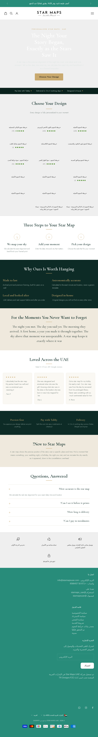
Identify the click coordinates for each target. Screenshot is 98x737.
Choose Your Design (49, 76)
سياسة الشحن (78, 620)
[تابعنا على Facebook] (92, 707)
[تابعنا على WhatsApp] (79, 707)
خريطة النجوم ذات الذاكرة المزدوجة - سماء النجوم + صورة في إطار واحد (80, 208)
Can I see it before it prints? (74, 503)
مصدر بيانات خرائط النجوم (83, 626)
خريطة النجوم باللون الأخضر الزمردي (49, 127)
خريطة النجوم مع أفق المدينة (80, 160)
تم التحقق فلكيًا (78, 630)
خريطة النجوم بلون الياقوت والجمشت (80, 144)
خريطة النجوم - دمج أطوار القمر (49, 160)
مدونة (74, 633)
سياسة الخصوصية (79, 613)
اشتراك (87, 665)
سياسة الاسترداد (78, 616)
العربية (35, 715)
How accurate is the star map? (74, 488)
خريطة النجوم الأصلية (80, 127)
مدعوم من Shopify (39, 720)
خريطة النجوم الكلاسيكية (49, 144)
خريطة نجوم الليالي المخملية (18, 127)
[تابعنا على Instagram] (86, 707)
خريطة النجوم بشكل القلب (18, 144)
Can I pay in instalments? (76, 520)
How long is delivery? (78, 512)
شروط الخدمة (78, 623)
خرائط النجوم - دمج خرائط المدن (18, 160)
